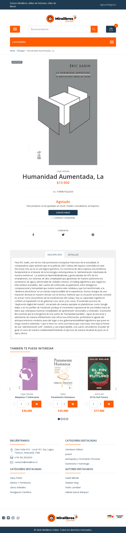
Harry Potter (16, 477)
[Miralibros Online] (61, 18)
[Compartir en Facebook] (33, 234)
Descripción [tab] (54, 254)
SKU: (55, 191)
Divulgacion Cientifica (20, 492)
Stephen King (71, 482)
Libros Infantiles (18, 487)
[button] (58, 419)
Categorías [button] (19, 41)
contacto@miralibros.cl (26, 462)
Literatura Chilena (74, 449)
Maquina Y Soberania (27, 397)
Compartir (63, 230)
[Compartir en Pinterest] (93, 234)
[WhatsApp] (18, 518)
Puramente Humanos (63, 397)
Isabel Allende (72, 477)
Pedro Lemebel (73, 487)
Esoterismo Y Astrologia (77, 463)
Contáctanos (63, 212)
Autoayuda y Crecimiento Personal (82, 458)
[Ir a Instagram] (13, 518)
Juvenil (68, 454)
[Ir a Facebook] (3, 518)
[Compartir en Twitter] (63, 234)
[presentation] (10, 388)
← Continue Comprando (63, 217)
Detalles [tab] (73, 254)
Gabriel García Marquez (77, 492)
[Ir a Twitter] (8, 518)
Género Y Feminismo (20, 482)
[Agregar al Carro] (36, 404)
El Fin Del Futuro (99, 397)
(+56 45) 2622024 (23, 457)
